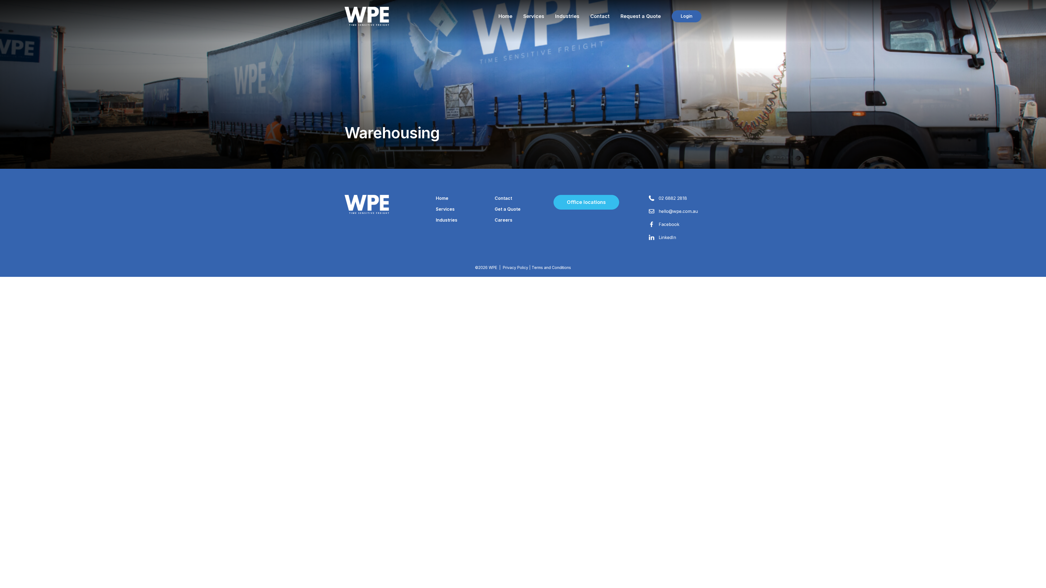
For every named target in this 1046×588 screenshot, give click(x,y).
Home (505, 16)
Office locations (586, 202)
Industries (567, 16)
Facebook (669, 224)
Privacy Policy (515, 267)
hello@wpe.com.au (678, 211)
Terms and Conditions (551, 267)
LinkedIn (667, 237)
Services (533, 16)
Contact (600, 16)
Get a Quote (508, 209)
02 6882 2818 (673, 198)
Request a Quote (641, 16)
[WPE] (367, 16)
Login (686, 16)
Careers (503, 220)
